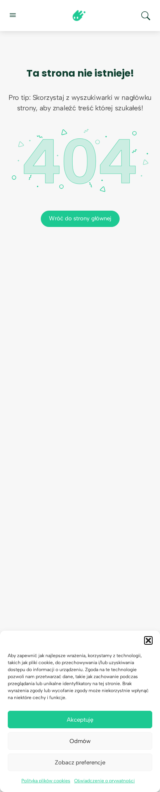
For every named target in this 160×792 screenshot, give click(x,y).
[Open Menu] (12, 15)
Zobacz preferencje (80, 762)
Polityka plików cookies (45, 780)
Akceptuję (80, 719)
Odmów (80, 741)
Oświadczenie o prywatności (104, 780)
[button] (148, 640)
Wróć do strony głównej (80, 218)
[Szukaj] (145, 15)
